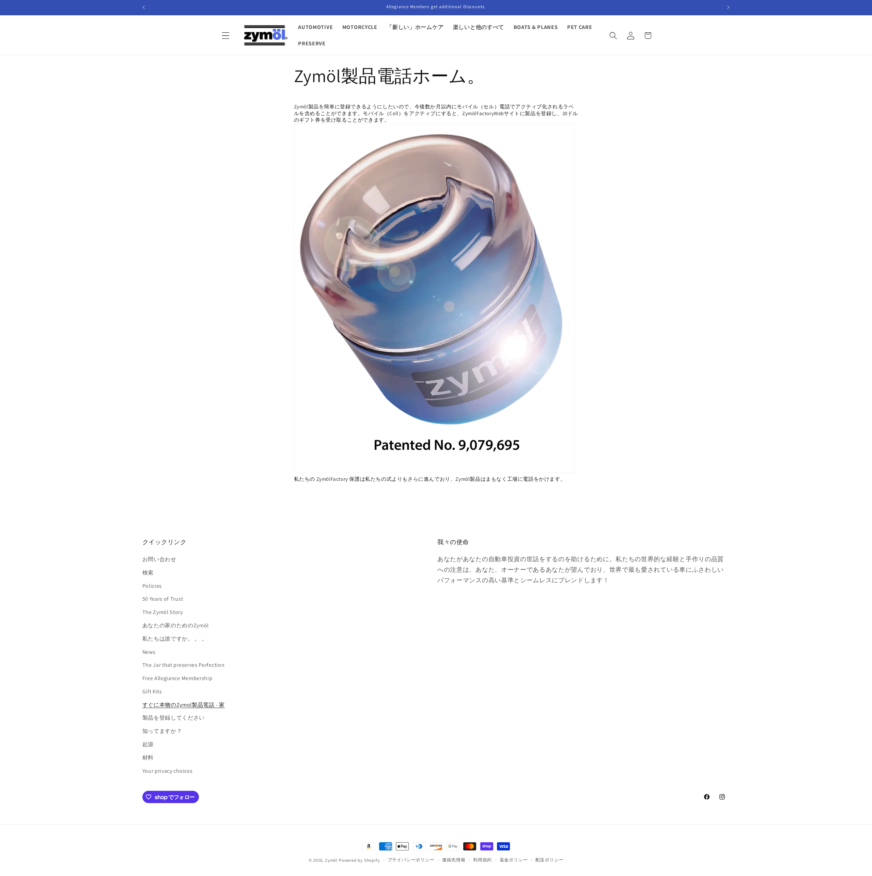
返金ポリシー (514, 860)
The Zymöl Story (162, 612)
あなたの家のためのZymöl (175, 625)
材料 (148, 757)
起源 (148, 744)
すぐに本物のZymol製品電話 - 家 (183, 704)
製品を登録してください (173, 717)
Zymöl (331, 860)
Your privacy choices (167, 770)
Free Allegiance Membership (177, 678)
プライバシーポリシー (411, 860)
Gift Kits (152, 691)
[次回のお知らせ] (728, 7)
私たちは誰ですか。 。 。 (174, 638)
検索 (148, 572)
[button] (226, 35)
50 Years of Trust (162, 598)
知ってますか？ (162, 731)
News (149, 652)
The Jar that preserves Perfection (183, 664)
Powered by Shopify (359, 860)
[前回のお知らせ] (143, 7)
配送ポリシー (549, 860)
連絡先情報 (454, 860)
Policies (152, 585)
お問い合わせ (159, 559)
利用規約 (482, 860)
